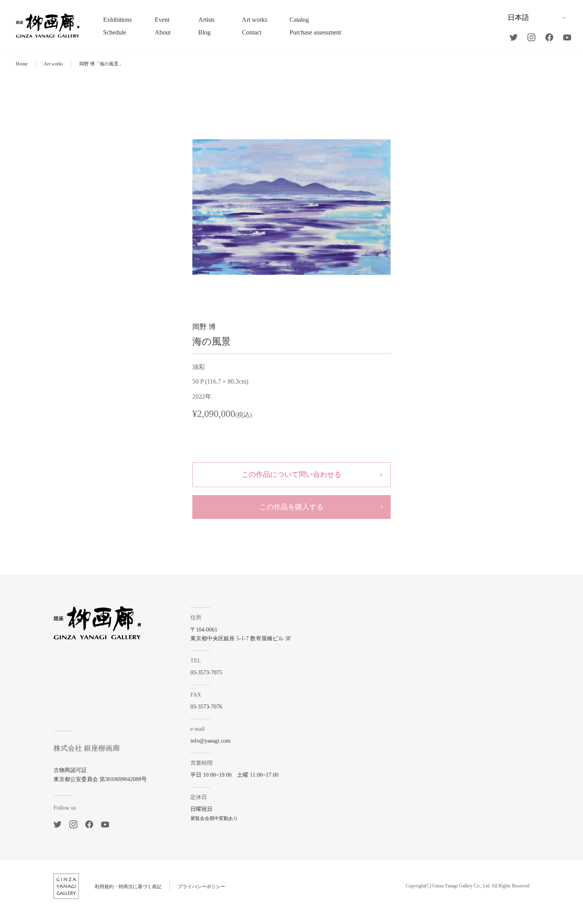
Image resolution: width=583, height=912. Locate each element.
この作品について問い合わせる (291, 474)
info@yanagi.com (210, 741)
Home (21, 64)
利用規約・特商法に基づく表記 (128, 886)
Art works (53, 64)
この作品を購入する (291, 507)
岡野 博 (204, 327)
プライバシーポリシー (201, 886)
